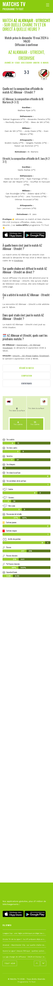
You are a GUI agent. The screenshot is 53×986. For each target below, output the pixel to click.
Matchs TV (14, 5)
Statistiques (26, 383)
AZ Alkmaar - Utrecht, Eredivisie (26, 55)
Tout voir (9, 963)
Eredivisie (18, 260)
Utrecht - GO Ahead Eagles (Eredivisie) (31, 356)
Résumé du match (26, 367)
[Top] (45, 979)
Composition (26, 375)
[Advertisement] (26, 709)
